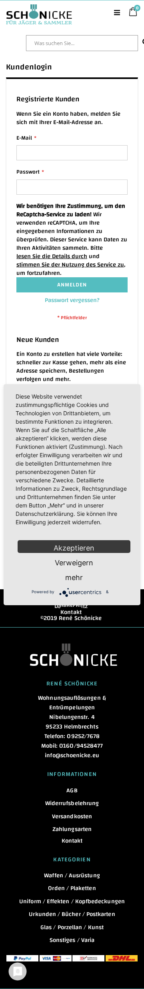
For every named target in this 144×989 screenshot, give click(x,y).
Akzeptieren (74, 548)
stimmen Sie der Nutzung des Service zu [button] (70, 265)
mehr (74, 577)
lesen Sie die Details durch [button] (51, 256)
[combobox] (82, 43)
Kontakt (71, 612)
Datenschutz (71, 606)
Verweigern (74, 563)
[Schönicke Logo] (39, 8)
